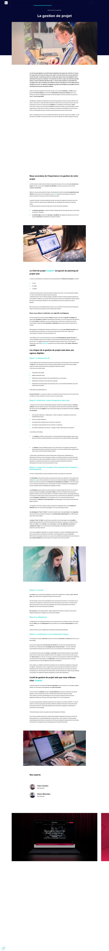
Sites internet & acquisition (54, 10)
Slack (55, 194)
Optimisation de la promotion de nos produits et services (13, 936)
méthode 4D (45, 343)
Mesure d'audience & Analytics (9, 935)
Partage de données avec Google (9, 939)
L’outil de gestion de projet (58, 2)
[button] (3, 948)
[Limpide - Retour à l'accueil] (6, 2)
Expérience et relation (7, 938)
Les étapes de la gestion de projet (43, 2)
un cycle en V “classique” (38, 212)
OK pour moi (21, 944)
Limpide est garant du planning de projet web (22, 2)
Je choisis (8, 944)
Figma (35, 480)
